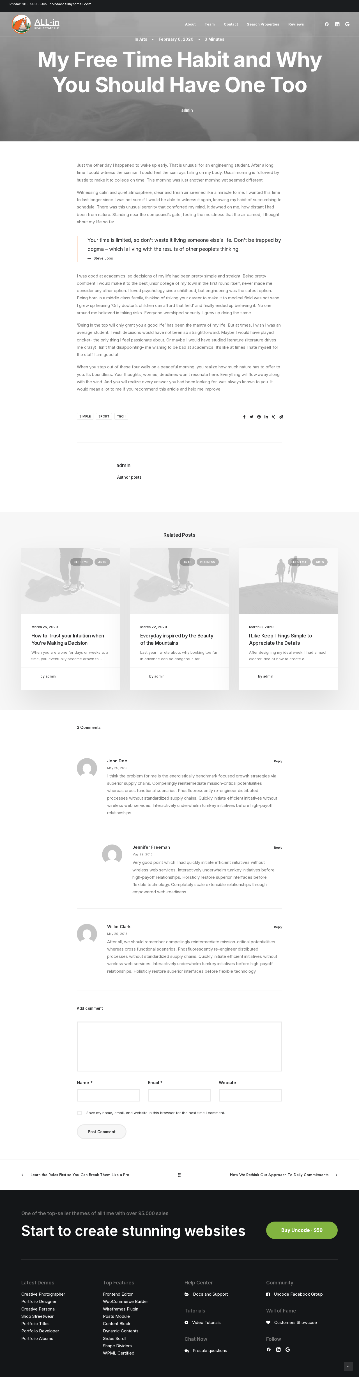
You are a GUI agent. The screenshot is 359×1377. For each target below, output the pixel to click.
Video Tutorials (206, 1322)
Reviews (296, 24)
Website (227, 1082)
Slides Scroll (114, 1338)
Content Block (116, 1323)
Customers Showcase (295, 1322)
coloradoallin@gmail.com (70, 4)
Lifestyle (81, 562)
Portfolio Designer (38, 1301)
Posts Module (116, 1316)
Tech (121, 416)
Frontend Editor (118, 1294)
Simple (85, 416)
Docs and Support (210, 1294)
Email (155, 1082)
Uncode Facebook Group (298, 1294)
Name (85, 1082)
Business (207, 562)
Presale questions (210, 1350)
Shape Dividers (117, 1345)
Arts (143, 39)
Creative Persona (38, 1309)
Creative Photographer (43, 1294)
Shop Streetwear (37, 1316)
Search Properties (263, 24)
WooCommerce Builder (125, 1301)
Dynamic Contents (121, 1331)
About (190, 24)
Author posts (129, 477)
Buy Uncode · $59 (302, 1230)
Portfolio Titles (35, 1323)
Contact (231, 24)
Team (209, 24)
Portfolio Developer (40, 1331)
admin (187, 110)
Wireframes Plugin (120, 1309)
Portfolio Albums (37, 1338)
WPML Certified (118, 1353)
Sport (103, 416)
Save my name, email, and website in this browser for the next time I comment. (155, 1112)
